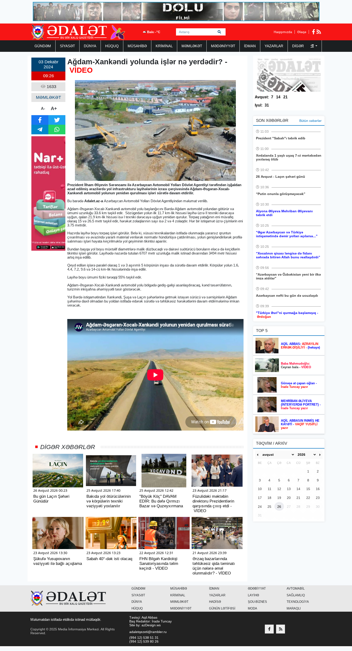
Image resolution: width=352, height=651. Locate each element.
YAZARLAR (274, 46)
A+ (54, 108)
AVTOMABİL (296, 588)
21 (285, 97)
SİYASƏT (67, 46)
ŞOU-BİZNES (257, 602)
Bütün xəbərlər (310, 121)
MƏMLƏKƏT (192, 46)
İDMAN (250, 46)
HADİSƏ (215, 602)
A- (43, 109)
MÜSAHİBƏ (137, 46)
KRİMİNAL (164, 46)
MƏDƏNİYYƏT (223, 46)
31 (267, 105)
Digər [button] (298, 46)
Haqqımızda (283, 32)
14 (278, 97)
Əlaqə (301, 32)
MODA (252, 608)
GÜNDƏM (42, 46)
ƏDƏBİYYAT (257, 588)
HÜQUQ (112, 46)
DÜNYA (90, 46)
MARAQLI (294, 608)
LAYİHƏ (253, 595)
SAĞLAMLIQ (296, 595)
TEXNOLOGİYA (298, 602)
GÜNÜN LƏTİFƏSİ (222, 608)
